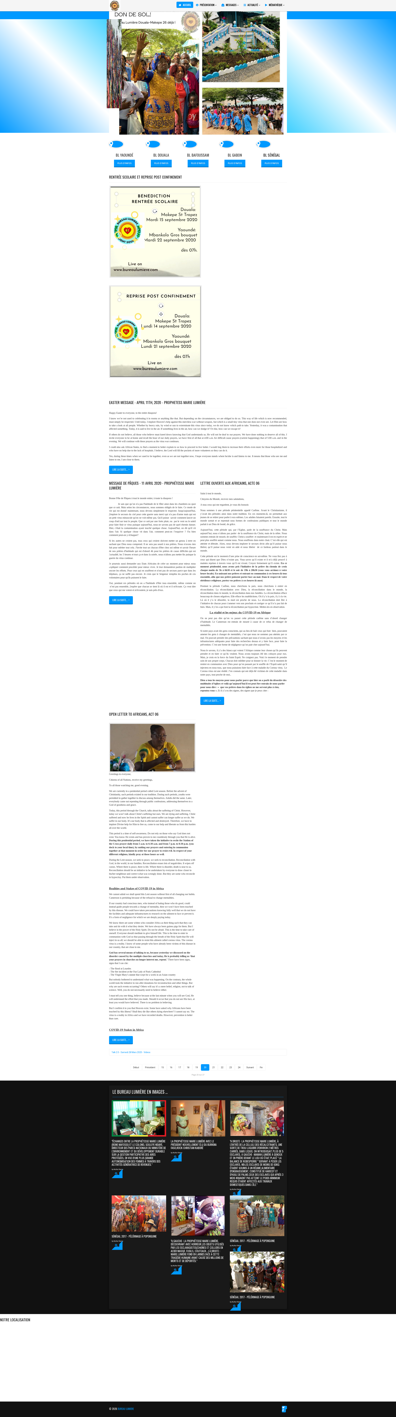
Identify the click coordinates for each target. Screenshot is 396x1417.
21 (213, 1067)
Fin (261, 1067)
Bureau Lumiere (126, 1409)
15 (162, 1067)
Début (136, 1067)
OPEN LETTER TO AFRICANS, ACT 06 (134, 714)
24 (239, 1067)
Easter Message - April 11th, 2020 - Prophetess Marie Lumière (157, 402)
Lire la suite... (119, 600)
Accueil (187, 5)
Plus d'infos (124, 163)
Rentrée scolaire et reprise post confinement (145, 177)
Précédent (150, 1067)
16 (171, 1067)
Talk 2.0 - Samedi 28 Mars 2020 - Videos (131, 1052)
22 (222, 1067)
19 (196, 1067)
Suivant (250, 1067)
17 (179, 1067)
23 (230, 1067)
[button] (117, 1173)
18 (188, 1067)
